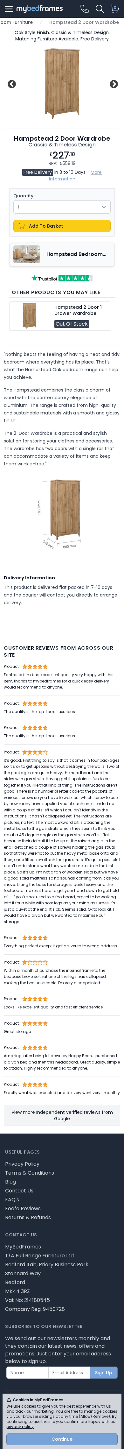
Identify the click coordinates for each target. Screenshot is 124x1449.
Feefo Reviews (23, 1208)
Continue (62, 1439)
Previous (11, 83)
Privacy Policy (22, 1164)
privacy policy (20, 1426)
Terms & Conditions (29, 1173)
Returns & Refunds (28, 1217)
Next (113, 83)
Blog (10, 1181)
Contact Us (19, 1190)
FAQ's (12, 1199)
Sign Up (103, 1372)
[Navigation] (9, 9)
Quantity (23, 196)
